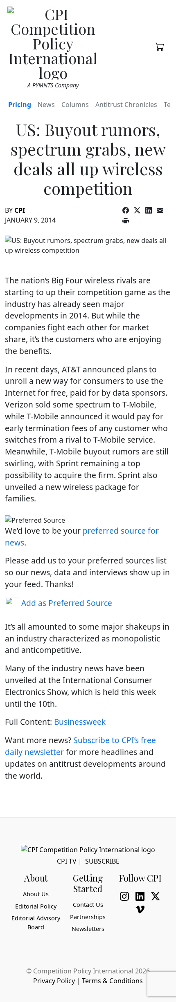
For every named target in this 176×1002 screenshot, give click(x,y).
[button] (160, 46)
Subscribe (102, 861)
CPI (19, 210)
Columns (75, 104)
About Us (36, 894)
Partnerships (88, 917)
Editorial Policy (35, 906)
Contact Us (88, 904)
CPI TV (67, 861)
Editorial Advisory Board (35, 922)
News (46, 104)
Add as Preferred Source (65, 602)
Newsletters (88, 929)
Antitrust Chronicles (126, 104)
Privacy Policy (54, 980)
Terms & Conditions (112, 980)
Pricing (19, 104)
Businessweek (80, 721)
